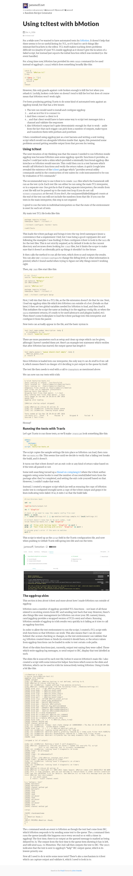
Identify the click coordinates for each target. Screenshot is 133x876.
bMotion (84, 40)
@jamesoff (50, 10)
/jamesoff (59, 10)
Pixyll (62, 871)
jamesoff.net (37, 5)
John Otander (77, 871)
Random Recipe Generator (38, 13)
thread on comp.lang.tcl (69, 472)
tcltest (55, 169)
